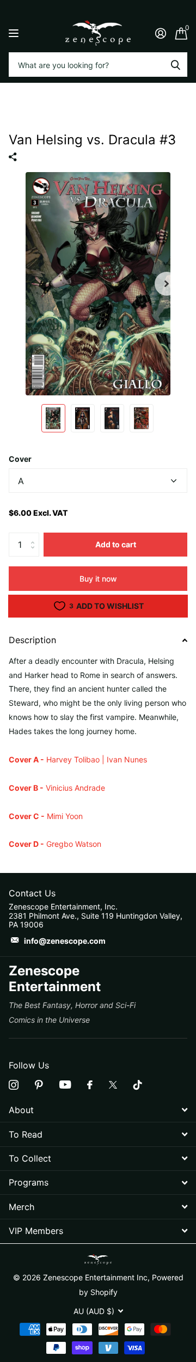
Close (98, 1110)
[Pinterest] (39, 1085)
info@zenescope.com (65, 940)
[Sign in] (160, 33)
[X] (113, 1085)
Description (32, 639)
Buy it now (98, 578)
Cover (20, 458)
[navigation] (53, 418)
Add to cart (115, 544)
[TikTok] (137, 1085)
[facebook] (90, 1084)
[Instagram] (14, 1085)
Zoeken (175, 64)
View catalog (15, 33)
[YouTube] (65, 1084)
